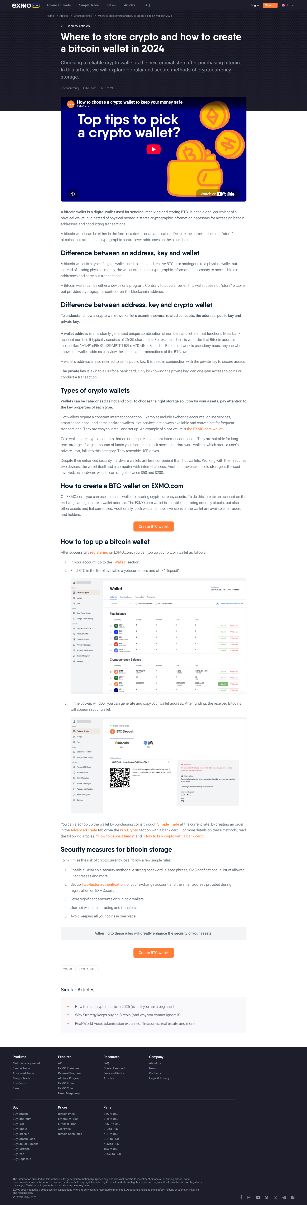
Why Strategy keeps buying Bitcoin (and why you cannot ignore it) (128, 1015)
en (289, 5)
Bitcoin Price (66, 1113)
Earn (16, 1088)
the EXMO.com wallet (205, 429)
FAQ (147, 5)
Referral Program (69, 1073)
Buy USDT (19, 1123)
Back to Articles (78, 26)
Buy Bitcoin (20, 1113)
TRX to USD (111, 1148)
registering (99, 552)
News (111, 5)
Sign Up (270, 5)
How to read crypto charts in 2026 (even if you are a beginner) (124, 1006)
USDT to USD (112, 1123)
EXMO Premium (68, 1068)
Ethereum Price (68, 1118)
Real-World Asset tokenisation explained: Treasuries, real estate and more (134, 1023)
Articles (129, 5)
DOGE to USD (112, 1153)
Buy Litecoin (21, 1133)
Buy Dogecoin (22, 1158)
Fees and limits (114, 1073)
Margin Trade (21, 1078)
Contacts (155, 1073)
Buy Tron (18, 1153)
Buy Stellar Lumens (25, 1143)
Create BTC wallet (154, 526)
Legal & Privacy (159, 1078)
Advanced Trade (59, 5)
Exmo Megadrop (69, 1093)
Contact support (114, 1068)
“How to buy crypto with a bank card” (173, 836)
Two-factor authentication (103, 884)
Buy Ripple (20, 1128)
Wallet (67, 968)
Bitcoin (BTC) (87, 968)
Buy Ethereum (22, 1118)
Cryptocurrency (70, 88)
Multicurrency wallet (26, 1063)
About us (155, 1063)
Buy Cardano (21, 1148)
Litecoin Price (67, 1123)
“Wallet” (120, 562)
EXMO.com (89, 88)
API (60, 1063)
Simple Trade (89, 5)
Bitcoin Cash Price (70, 1133)
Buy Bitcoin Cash (24, 1138)
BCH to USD (111, 1138)
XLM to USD (111, 1143)
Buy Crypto (129, 830)
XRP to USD (111, 1133)
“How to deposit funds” (115, 836)
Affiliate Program (69, 1078)
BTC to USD (111, 1113)
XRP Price (64, 1128)
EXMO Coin (65, 1088)
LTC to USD (111, 1128)
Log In (255, 5)
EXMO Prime (66, 1083)
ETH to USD (111, 1118)
